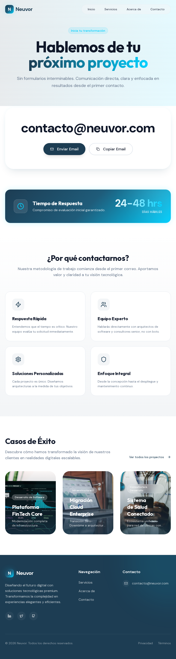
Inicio (91, 9)
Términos (164, 643)
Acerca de (134, 9)
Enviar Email (68, 149)
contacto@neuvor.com (88, 128)
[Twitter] (21, 616)
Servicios (111, 9)
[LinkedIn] (9, 616)
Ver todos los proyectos (146, 457)
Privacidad (145, 643)
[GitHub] (33, 616)
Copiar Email (114, 149)
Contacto (157, 9)
